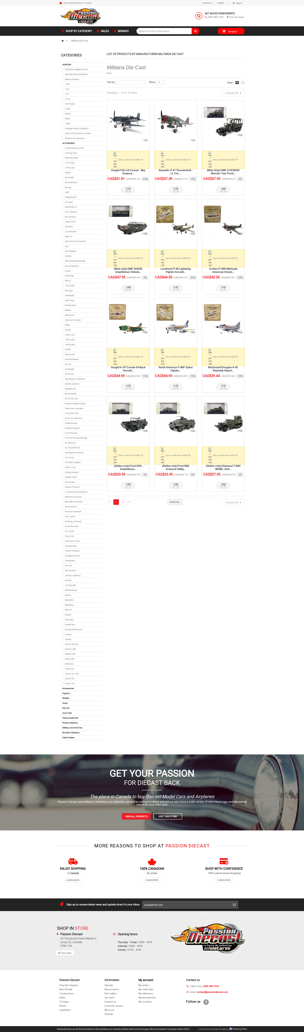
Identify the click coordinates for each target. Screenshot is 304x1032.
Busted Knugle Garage (74, 403)
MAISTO (68, 236)
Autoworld (69, 354)
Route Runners (71, 526)
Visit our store (236, 17)
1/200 (67, 109)
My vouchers (145, 1001)
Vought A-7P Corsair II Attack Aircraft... (128, 369)
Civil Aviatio (69, 104)
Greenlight (69, 295)
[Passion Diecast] (88, 16)
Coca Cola (67, 713)
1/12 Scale (69, 163)
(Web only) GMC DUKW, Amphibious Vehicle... (128, 270)
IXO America (70, 217)
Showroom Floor (72, 541)
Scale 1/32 (69, 335)
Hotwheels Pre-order (74, 148)
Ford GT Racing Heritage (75, 438)
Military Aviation (71, 79)
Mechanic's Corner (73, 497)
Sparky (67, 639)
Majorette (69, 600)
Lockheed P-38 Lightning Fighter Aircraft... (176, 270)
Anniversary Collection (74, 379)
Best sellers (110, 993)
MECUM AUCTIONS (73, 502)
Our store (109, 997)
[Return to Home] (63, 41)
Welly (67, 325)
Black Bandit (70, 393)
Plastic (67, 114)
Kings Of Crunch (72, 487)
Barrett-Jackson (71, 384)
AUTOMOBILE (68, 143)
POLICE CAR (70, 649)
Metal (67, 118)
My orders (144, 985)
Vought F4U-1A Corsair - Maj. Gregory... (128, 172)
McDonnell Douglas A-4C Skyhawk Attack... (223, 369)
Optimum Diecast (72, 320)
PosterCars (69, 624)
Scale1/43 (69, 678)
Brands (123, 31)
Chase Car (69, 669)
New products (111, 989)
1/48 (66, 84)
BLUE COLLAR (71, 398)
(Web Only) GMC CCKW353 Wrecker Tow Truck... (223, 172)
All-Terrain (69, 374)
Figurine (66, 693)
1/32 (66, 89)
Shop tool (69, 536)
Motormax (69, 315)
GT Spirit (68, 202)
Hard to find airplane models (77, 133)
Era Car (67, 364)
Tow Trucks (69, 516)
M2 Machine (70, 305)
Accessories (68, 688)
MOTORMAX (70, 251)
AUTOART (69, 177)
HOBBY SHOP (70, 477)
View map (65, 953)
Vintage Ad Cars (72, 556)
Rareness (68, 664)
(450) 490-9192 (215, 17)
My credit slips (146, 989)
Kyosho (68, 580)
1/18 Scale (69, 168)
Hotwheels (69, 560)
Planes (62, 1005)
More (109, 73)
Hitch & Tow (70, 467)
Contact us (207, 3)
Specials (108, 985)
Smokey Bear (70, 546)
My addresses (146, 993)
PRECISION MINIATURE (75, 261)
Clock (65, 703)
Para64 (67, 615)
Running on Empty (72, 521)
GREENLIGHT (70, 197)
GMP (66, 192)
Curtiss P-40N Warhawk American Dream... (223, 270)
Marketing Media (238, 1029)
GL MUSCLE (70, 443)
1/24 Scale (69, 285)
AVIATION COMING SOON (76, 69)
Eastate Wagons (72, 428)
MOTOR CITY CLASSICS (75, 241)
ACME (67, 172)
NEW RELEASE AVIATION (75, 74)
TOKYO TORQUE (71, 551)
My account (146, 980)
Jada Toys (69, 300)
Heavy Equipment (70, 718)
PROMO (65, 698)
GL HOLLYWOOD (72, 448)
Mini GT (68, 610)
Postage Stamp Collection (76, 128)
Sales (105, 31)
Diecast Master (71, 359)
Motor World (70, 506)
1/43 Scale (69, 339)
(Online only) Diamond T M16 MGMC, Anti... (223, 467)
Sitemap (108, 1014)
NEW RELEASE (71, 158)
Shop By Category (68, 985)
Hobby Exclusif (71, 472)
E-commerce (203, 1029)
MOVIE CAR (69, 654)
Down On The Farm (73, 418)
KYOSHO (68, 226)
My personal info (147, 997)
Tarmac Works (71, 644)
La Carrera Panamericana (75, 492)
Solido (67, 271)
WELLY (67, 281)
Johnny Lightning (72, 575)
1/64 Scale (69, 344)
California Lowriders (73, 408)
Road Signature (71, 266)
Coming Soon (70, 153)
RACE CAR (69, 659)
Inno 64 (68, 565)
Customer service (113, 1005)
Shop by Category (79, 31)
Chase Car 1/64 (71, 673)
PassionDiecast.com (66, 1029)
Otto (66, 246)
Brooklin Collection (71, 732)
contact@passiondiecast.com (212, 992)
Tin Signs (64, 1001)
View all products (136, 816)
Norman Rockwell (72, 511)
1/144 (67, 99)
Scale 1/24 (69, 683)
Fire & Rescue (70, 433)
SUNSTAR (69, 276)
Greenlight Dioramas (74, 452)
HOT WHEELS (70, 212)
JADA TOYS (70, 222)
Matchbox (69, 605)
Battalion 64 (70, 389)
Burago (68, 187)
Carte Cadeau (68, 737)
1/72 (66, 94)
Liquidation (65, 1010)
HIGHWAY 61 (70, 207)
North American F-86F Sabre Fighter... (176, 369)
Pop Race (69, 619)
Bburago (68, 290)
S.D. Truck (69, 531)
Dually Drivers (70, 423)
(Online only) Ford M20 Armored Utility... (175, 467)
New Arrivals (65, 989)
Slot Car (66, 708)
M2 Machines (70, 590)
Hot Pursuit (69, 482)
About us (109, 1010)
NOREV (67, 256)
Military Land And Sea (72, 728)
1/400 (67, 123)
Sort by (111, 82)
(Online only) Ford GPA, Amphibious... (128, 467)
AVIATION (66, 64)
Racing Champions (73, 629)
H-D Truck (69, 457)
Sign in (238, 3)
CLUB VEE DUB (71, 413)
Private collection (70, 723)
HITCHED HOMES (72, 462)
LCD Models (70, 231)
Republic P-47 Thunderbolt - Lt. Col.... (176, 172)
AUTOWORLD (70, 182)
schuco (68, 634)
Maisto (67, 310)
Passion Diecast (208, 938)
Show (152, 82)
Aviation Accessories (74, 138)
